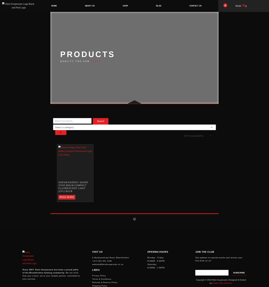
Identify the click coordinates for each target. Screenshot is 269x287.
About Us (90, 6)
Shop (125, 6)
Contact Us (195, 6)
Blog (159, 6)
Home (54, 6)
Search (100, 121)
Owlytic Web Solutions (222, 283)
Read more (67, 197)
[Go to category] (60, 132)
